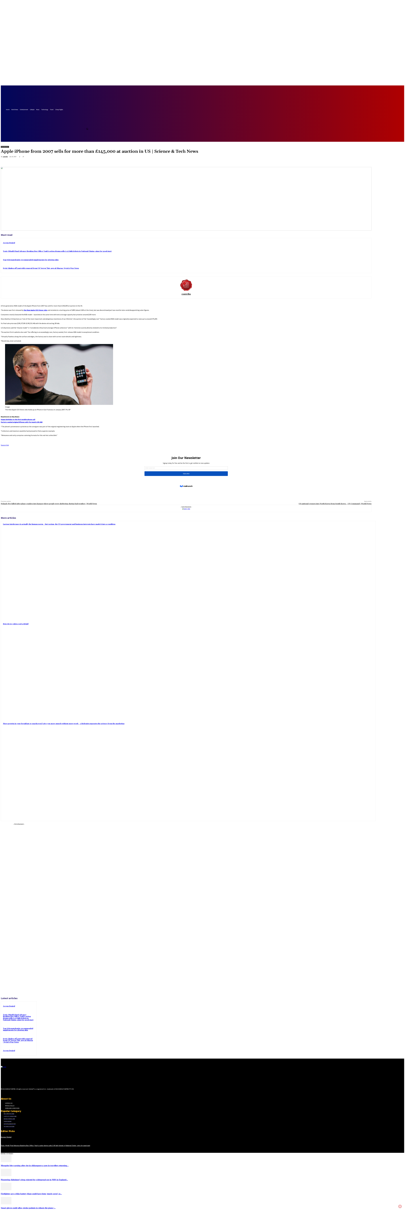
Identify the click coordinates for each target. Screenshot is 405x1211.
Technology (4, 146)
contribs (5, 156)
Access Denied (9, 243)
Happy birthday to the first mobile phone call (18, 419)
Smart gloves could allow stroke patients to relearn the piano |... (28, 1208)
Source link (5, 445)
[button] (87, 128)
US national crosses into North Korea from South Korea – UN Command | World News (335, 504)
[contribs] (186, 285)
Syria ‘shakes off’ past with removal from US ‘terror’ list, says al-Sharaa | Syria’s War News (41, 268)
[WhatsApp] (360, 161)
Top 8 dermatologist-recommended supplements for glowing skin (31, 260)
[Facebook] (79, 124)
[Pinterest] (352, 161)
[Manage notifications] (400, 1206)
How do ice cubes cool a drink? (16, 624)
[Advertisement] (19, 909)
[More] (367, 161)
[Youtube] (87, 124)
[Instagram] (6, 1093)
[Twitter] (83, 124)
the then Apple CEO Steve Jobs (35, 310)
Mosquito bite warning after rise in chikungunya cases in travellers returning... (35, 1165)
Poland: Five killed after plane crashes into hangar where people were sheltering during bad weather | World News (49, 504)
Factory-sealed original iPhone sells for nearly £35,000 (21, 422)
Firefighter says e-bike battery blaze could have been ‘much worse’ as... (31, 1194)
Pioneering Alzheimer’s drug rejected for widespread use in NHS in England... (34, 1180)
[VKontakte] (13, 1093)
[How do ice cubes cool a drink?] (325, 671)
